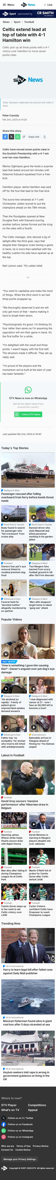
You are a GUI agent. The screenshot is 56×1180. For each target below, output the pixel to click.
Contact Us (7, 1149)
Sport (17, 21)
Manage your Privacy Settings (20, 1159)
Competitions (37, 1105)
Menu (10, 4)
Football (29, 21)
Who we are (7, 1146)
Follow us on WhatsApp (20, 1130)
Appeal (32, 1110)
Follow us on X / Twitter (20, 1118)
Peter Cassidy (10, 115)
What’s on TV (10, 1110)
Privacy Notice (40, 1146)
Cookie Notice (22, 1149)
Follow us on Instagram (20, 1137)
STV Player (8, 1105)
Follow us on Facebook (20, 1124)
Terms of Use (23, 1146)
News (6, 21)
